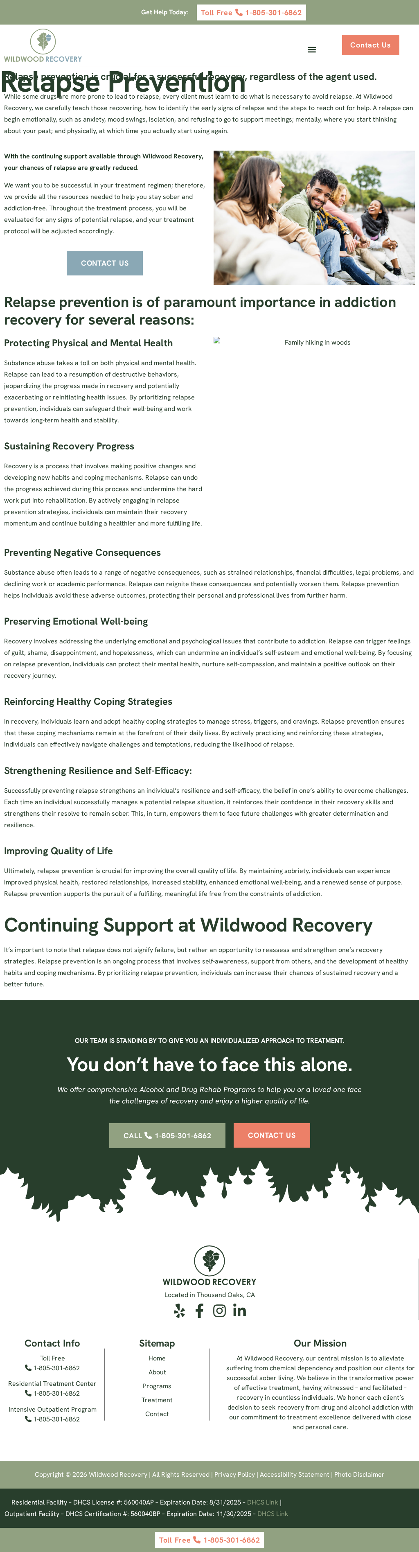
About (157, 1372)
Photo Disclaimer (359, 1474)
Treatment (157, 1400)
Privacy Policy (234, 1474)
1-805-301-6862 (56, 1368)
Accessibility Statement (294, 1474)
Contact (157, 1414)
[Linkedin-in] (240, 1311)
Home (157, 1358)
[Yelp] (179, 1311)
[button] (311, 49)
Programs (157, 1386)
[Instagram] (220, 1311)
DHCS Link (262, 1502)
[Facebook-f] (199, 1311)
